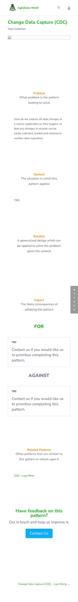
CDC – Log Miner (24, 475)
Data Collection (17, 29)
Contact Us (39, 533)
